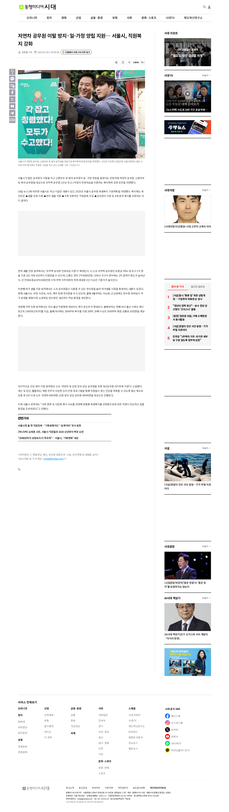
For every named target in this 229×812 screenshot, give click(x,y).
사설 (166, 448)
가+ (143, 62)
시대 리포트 (171, 33)
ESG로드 (133, 732)
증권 (73, 720)
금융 (73, 715)
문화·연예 (103, 768)
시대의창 (169, 190)
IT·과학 (48, 737)
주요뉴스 (133, 743)
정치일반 (22, 733)
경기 (100, 726)
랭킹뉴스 (133, 748)
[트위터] (12, 99)
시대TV (170, 17)
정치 (49, 17)
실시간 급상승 (198, 286)
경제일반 (22, 746)
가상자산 (75, 726)
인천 (100, 748)
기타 (100, 754)
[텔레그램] (12, 113)
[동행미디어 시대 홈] (37, 7)
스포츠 (101, 773)
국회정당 (22, 727)
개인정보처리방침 (158, 787)
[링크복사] (12, 120)
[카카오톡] (12, 79)
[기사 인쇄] (116, 62)
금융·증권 (97, 17)
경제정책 (22, 752)
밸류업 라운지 (136, 737)
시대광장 (169, 546)
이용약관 (109, 787)
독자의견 (96, 787)
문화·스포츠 (148, 17)
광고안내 (83, 787)
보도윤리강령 (139, 787)
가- (129, 62)
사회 (129, 17)
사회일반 (103, 715)
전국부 (101, 720)
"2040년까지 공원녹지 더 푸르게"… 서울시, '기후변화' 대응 (48, 438)
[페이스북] (12, 92)
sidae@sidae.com (54, 458)
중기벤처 (48, 726)
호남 (100, 737)
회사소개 (70, 787)
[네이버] (12, 106)
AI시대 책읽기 (172, 598)
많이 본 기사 (177, 286)
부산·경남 (103, 732)
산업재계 (48, 715)
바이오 (47, 732)
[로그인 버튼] (209, 7)
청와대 (21, 721)
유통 (46, 720)
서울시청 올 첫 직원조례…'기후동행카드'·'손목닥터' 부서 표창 (49, 425)
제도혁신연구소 (193, 17)
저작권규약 (123, 787)
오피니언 (32, 17)
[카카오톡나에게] (12, 86)
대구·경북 (103, 743)
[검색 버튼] (204, 7)
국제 (114, 17)
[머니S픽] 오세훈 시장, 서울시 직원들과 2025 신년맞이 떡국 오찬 (50, 432)
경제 (64, 17)
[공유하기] (122, 62)
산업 (78, 17)
